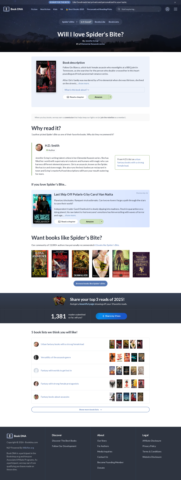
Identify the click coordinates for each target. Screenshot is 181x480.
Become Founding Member (110, 462)
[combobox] (138, 9)
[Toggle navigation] (175, 9)
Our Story (102, 440)
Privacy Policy (149, 446)
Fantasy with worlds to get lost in (56, 370)
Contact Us (102, 457)
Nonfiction (45, 9)
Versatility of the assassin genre (56, 357)
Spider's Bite (68, 22)
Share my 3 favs (112, 316)
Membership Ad (142, 193)
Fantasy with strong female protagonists (60, 383)
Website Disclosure (152, 457)
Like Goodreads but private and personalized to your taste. (100, 2)
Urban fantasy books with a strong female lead (62, 344)
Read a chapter (77, 97)
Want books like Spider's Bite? (66, 237)
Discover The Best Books (64, 440)
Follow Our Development (64, 446)
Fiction (34, 9)
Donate (101, 467)
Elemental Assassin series (93, 44)
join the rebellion (108, 117)
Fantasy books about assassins (55, 397)
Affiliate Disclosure (151, 440)
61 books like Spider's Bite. (106, 245)
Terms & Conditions (151, 451)
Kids (55, 9)
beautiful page (87, 304)
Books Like (100, 22)
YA (61, 9)
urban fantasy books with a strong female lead (130, 162)
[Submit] (119, 9)
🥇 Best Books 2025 (75, 9)
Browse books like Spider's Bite (90, 283)
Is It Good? (86, 22)
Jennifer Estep (92, 41)
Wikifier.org (28, 447)
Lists (114, 22)
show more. (83, 83)
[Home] (14, 9)
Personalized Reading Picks (99, 9)
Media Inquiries (104, 451)
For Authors (103, 446)
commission (69, 117)
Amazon (98, 97)
